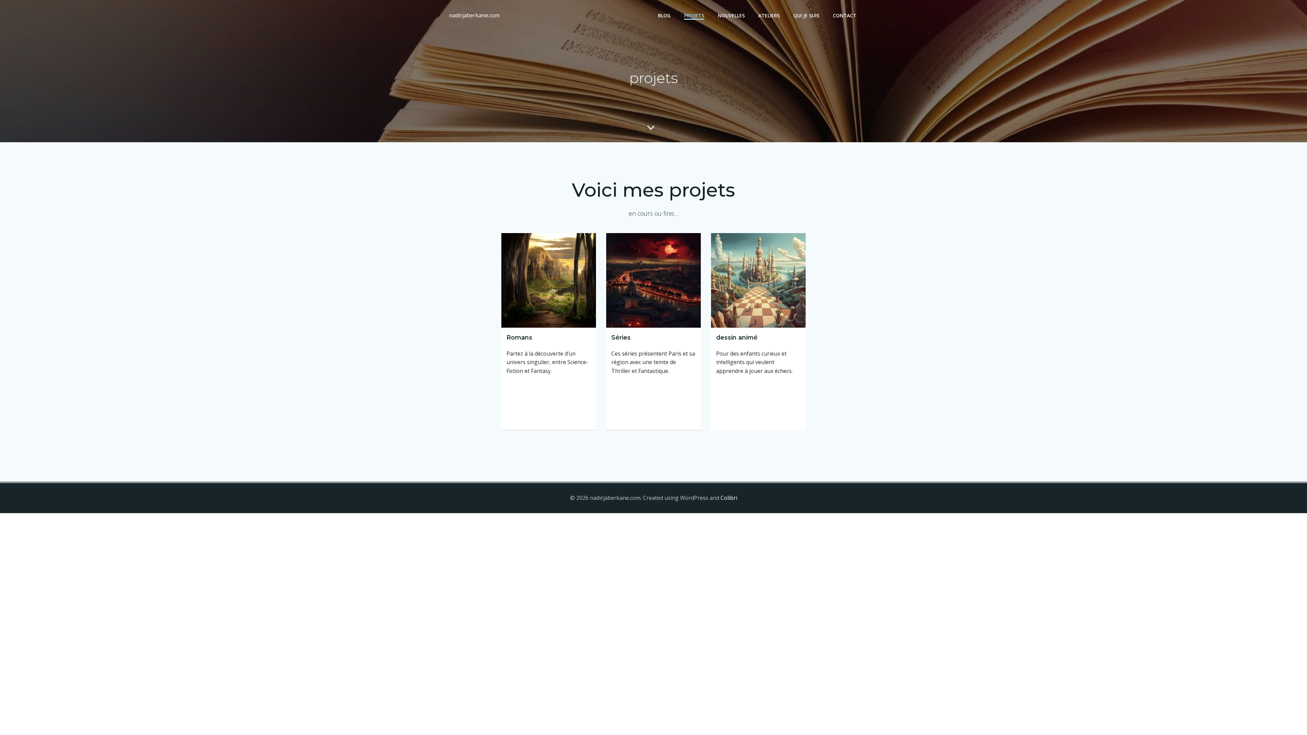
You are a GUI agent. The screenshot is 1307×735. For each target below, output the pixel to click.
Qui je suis (806, 15)
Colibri (729, 498)
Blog (664, 15)
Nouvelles (731, 15)
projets (694, 15)
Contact (844, 15)
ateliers (769, 15)
